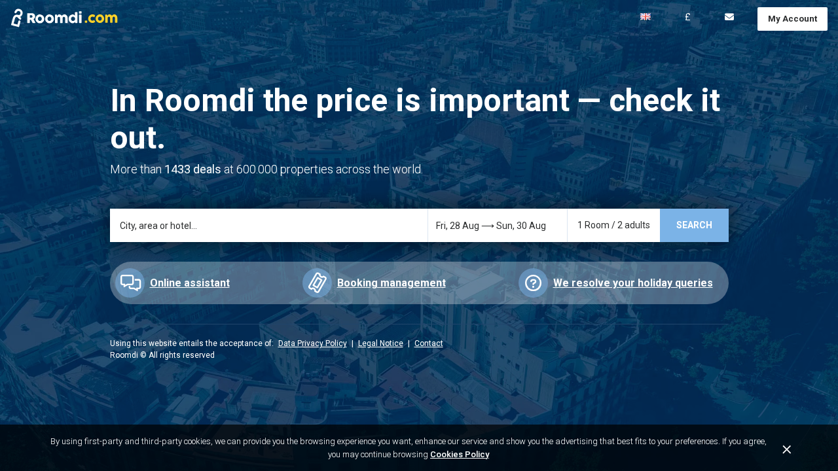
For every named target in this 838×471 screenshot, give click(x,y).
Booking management (391, 283)
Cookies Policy (459, 454)
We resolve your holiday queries (633, 283)
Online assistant (190, 283)
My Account (792, 19)
